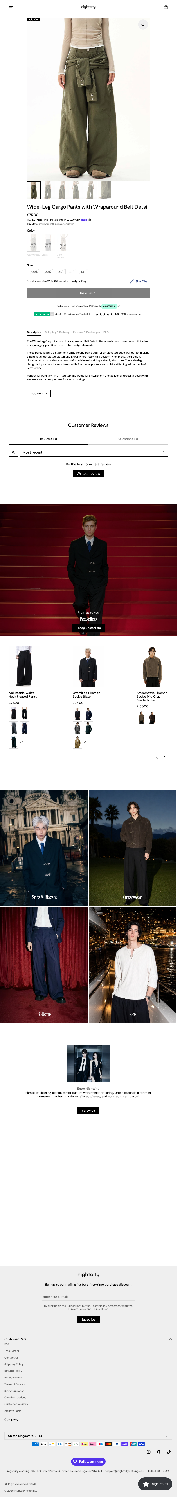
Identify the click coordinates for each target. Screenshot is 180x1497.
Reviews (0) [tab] (48, 439)
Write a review (88, 473)
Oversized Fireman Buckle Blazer (86, 694)
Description (34, 332)
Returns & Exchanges (86, 332)
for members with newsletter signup (50, 224)
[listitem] (13, 713)
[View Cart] (166, 7)
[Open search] (13, 452)
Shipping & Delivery (57, 332)
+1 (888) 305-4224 (157, 1471)
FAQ (106, 332)
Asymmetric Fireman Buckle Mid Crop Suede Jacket (152, 696)
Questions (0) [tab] (128, 439)
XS (62, 272)
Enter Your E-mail (55, 1297)
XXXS (36, 272)
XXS (49, 272)
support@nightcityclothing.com (124, 1471)
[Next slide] (164, 757)
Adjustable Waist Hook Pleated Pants (23, 694)
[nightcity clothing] (88, 1275)
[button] (14, 7)
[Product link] (152, 685)
